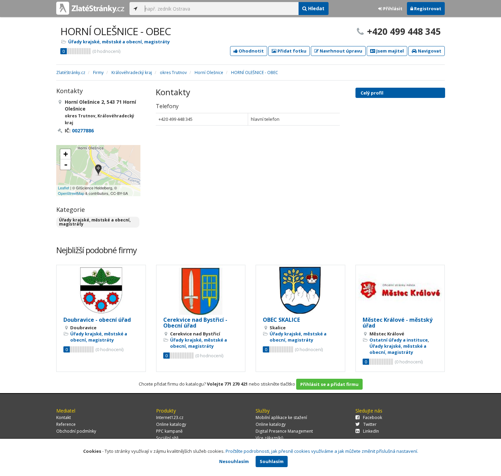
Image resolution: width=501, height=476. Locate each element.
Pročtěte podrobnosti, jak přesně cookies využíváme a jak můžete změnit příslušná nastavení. (322, 451)
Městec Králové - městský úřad (397, 323)
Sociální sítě (167, 438)
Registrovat (427, 8)
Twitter (370, 424)
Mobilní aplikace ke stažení (281, 417)
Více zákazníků (269, 438)
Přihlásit (392, 8)
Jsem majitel (389, 51)
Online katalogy (171, 424)
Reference (66, 424)
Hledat (315, 8)
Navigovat (429, 51)
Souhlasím (272, 461)
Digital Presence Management (284, 431)
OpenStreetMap (71, 193)
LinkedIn (371, 431)
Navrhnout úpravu (340, 51)
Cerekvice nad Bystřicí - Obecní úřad (195, 323)
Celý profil (372, 93)
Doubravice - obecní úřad (97, 319)
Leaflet (63, 187)
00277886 (83, 130)
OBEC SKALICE (281, 319)
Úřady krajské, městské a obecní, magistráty (119, 42)
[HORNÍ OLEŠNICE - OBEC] (98, 170)
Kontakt (63, 417)
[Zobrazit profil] (101, 290)
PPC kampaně (169, 431)
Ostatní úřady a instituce (398, 340)
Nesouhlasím (234, 461)
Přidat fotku (291, 51)
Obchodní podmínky (76, 431)
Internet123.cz (169, 417)
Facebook (372, 417)
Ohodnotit (251, 51)
